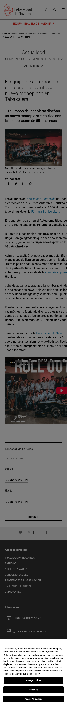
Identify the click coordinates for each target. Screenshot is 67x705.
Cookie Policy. (33, 673)
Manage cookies (33, 680)
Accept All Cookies (33, 698)
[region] (33, 672)
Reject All (33, 689)
